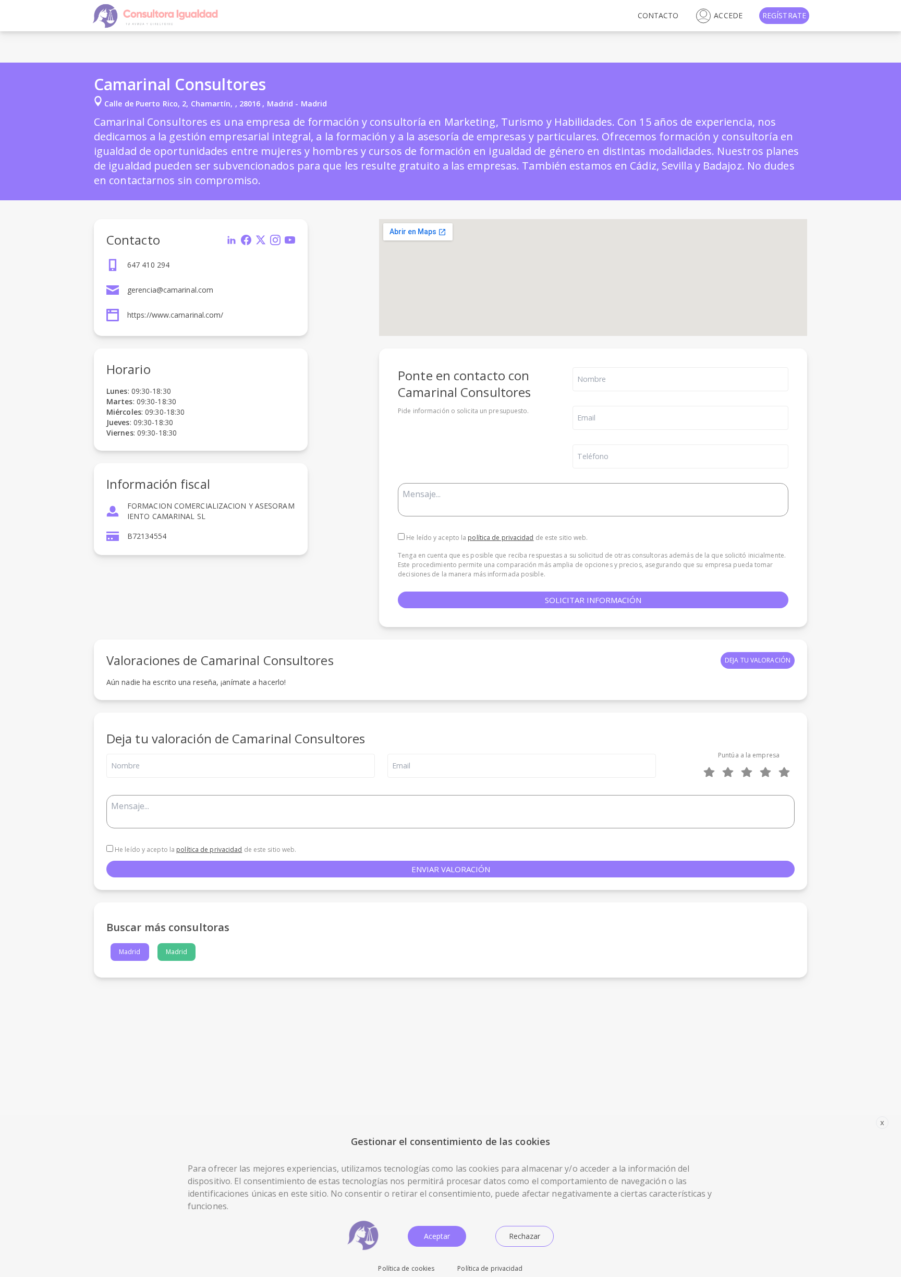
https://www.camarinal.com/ (175, 315)
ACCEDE (728, 15)
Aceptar (437, 1236)
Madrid (130, 951)
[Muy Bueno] (767, 772)
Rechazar (524, 1236)
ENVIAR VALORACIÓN (450, 869)
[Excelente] (786, 772)
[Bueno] (748, 772)
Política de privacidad (489, 1268)
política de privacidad (500, 537)
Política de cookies (406, 1268)
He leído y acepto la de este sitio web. (496, 537)
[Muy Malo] (711, 772)
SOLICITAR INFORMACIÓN (593, 600)
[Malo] (730, 772)
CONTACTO (658, 15)
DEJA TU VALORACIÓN (757, 660)
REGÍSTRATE (784, 15)
